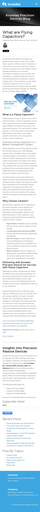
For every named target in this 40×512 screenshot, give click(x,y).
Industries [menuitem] (13, 475)
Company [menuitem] (13, 489)
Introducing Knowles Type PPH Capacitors (20, 423)
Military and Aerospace (16, 460)
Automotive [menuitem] (11, 478)
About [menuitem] (10, 492)
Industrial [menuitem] (19, 478)
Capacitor (10, 336)
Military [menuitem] (32, 478)
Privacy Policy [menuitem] (27, 492)
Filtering (11, 462)
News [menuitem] (14, 492)
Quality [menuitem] (20, 492)
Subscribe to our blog (10, 330)
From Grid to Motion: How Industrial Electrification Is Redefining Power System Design (20, 428)
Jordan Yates (13, 40)
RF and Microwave (14, 457)
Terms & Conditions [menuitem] (14, 495)
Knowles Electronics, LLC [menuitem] (30, 495)
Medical (11, 465)
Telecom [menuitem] (16, 481)
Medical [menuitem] (26, 478)
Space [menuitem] (10, 481)
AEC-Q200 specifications (19, 316)
